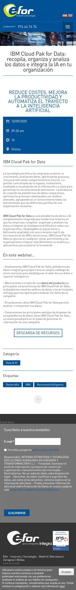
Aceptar (66, 571)
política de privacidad (45, 449)
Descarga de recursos (38, 332)
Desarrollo (12, 384)
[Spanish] (64, 16)
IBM (28, 384)
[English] (70, 16)
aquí (62, 586)
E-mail (9, 441)
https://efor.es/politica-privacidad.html (34, 489)
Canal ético (7, 422)
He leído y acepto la (33, 449)
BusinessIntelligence (50, 384)
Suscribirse (17, 513)
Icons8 (15, 563)
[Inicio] (19, 11)
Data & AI (11, 362)
